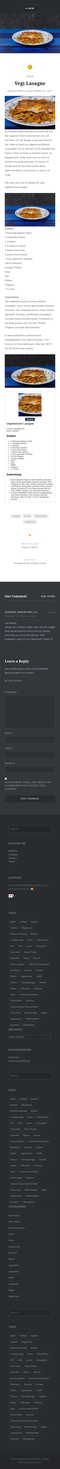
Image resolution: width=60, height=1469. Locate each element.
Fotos (11, 1240)
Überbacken (41, 516)
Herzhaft (13, 1253)
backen (34, 922)
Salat (12, 994)
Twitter (12, 862)
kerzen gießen (17, 964)
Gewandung (14, 1247)
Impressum (14, 1057)
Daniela (21, 91)
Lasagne (16, 516)
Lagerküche (26, 976)
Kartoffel (14, 958)
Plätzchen (25, 988)
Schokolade (16, 1001)
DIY (12, 946)
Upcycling (15, 1013)
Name (9, 733)
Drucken (30, 419)
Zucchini (14, 1025)
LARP (39, 976)
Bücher (34, 934)
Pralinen (38, 988)
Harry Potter (30, 952)
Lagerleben (14, 1271)
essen (29, 946)
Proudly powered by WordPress (26, 1459)
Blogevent (27, 928)
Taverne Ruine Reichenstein (24, 1007)
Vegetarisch (14, 1296)
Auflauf (23, 922)
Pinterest (13, 858)
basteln (14, 928)
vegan (44, 1013)
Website (10, 764)
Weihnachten (32, 1019)
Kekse (26, 958)
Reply (52, 612)
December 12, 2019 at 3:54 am (20, 616)
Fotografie (41, 946)
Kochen (28, 970)
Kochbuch (15, 970)
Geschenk (15, 952)
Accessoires (14, 1215)
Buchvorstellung (18, 934)
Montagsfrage (28, 982)
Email (9, 749)
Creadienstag (16, 940)
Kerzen (36, 958)
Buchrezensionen (17, 1228)
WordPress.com (34, 1462)
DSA (20, 946)
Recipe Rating (13, 681)
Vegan (11, 1290)
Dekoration (42, 940)
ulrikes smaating (18, 612)
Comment (12, 693)
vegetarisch (30, 522)
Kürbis (13, 976)
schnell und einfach (28, 994)
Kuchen (39, 970)
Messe (13, 982)
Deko (30, 940)
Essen (30, 77)
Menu (31, 8)
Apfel (13, 922)
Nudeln (27, 516)
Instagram (13, 854)
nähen (13, 988)
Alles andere (14, 1222)
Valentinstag (30, 1013)
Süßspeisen (14, 1284)
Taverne (30, 1001)
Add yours (48, 596)
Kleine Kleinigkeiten (39, 964)
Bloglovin (13, 851)
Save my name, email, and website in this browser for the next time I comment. (28, 786)
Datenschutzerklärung (19, 1061)
